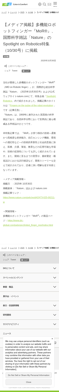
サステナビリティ (11, 324)
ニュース (7, 333)
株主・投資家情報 (11, 305)
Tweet (14, 70)
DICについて (8, 268)
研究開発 (7, 315)
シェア (7, 70)
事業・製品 (8, 287)
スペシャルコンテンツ (13, 277)
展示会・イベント (11, 296)
